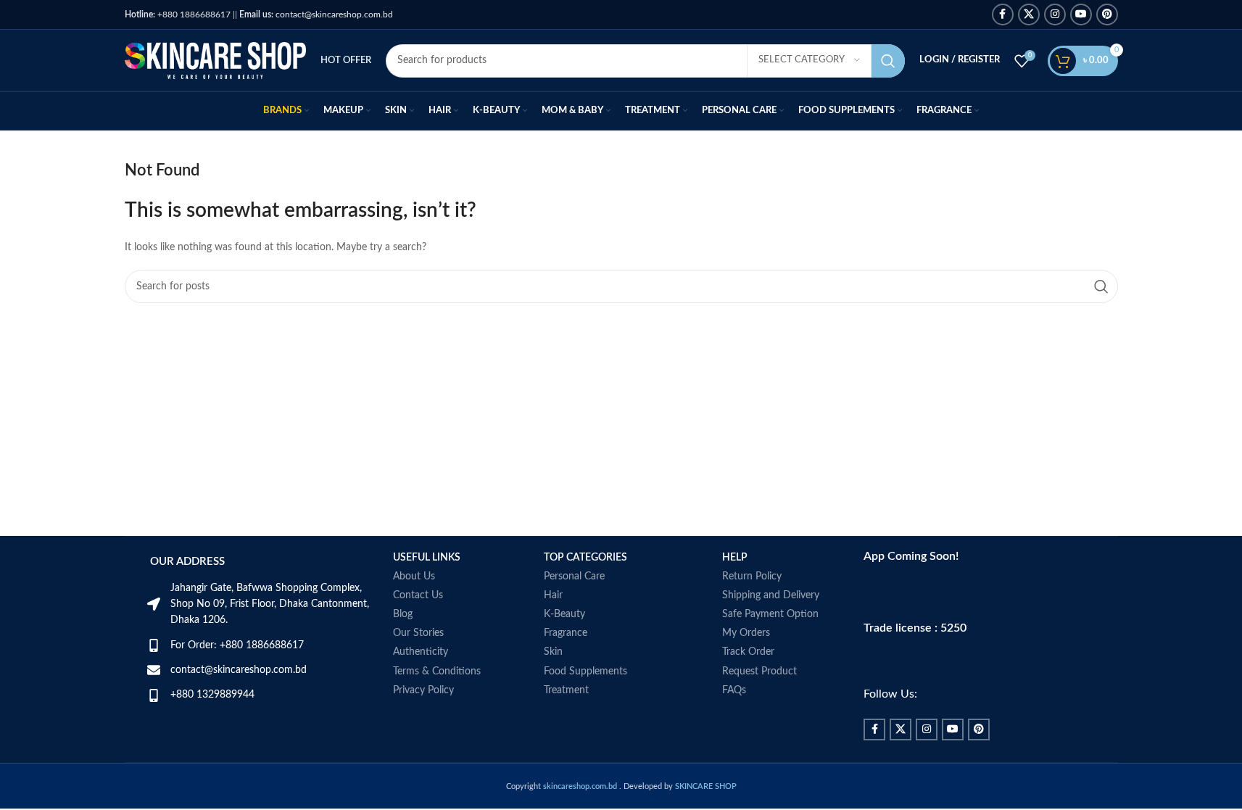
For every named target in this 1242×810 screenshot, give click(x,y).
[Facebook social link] (1003, 14)
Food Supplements (585, 671)
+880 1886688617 (178, 14)
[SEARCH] (888, 61)
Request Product (759, 671)
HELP (735, 558)
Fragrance (565, 633)
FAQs (734, 690)
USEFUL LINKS (426, 558)
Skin (553, 652)
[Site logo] (215, 60)
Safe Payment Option (770, 614)
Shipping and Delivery (770, 595)
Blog (403, 614)
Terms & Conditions (437, 671)
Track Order (748, 652)
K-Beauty (564, 614)
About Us (414, 576)
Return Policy (752, 576)
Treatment (566, 690)
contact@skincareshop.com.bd (316, 14)
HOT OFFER (345, 60)
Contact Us (418, 595)
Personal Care (574, 576)
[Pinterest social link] (1107, 14)
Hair (553, 595)
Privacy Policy (423, 690)
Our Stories (418, 633)
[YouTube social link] (1081, 14)
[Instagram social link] (1055, 14)
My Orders (746, 633)
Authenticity (420, 652)
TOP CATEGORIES (585, 558)
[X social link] (1029, 14)
